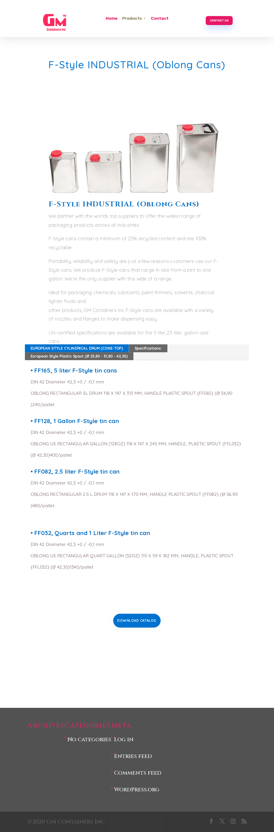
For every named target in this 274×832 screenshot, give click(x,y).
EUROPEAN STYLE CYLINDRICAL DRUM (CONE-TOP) (77, 348)
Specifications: (148, 348)
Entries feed (133, 756)
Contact (159, 19)
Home (112, 19)
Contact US (219, 20)
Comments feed (137, 773)
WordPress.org (136, 789)
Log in (124, 739)
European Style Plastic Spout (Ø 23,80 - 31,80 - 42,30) (79, 356)
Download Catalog (137, 620)
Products (132, 19)
